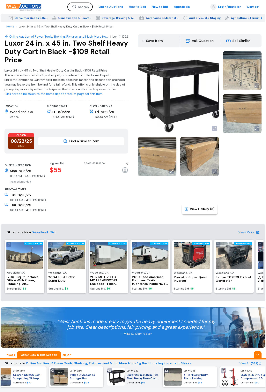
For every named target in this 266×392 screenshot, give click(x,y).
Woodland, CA (43, 232)
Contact (253, 7)
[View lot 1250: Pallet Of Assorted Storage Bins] (76, 376)
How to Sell (137, 7)
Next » (67, 355)
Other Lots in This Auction (39, 355)
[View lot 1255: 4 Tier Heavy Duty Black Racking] (190, 376)
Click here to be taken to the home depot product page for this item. (53, 94)
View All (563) (249, 363)
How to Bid (160, 7)
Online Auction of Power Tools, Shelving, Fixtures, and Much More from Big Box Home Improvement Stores (108, 363)
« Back (10, 355)
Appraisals (182, 7)
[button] (199, 40)
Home (10, 26)
